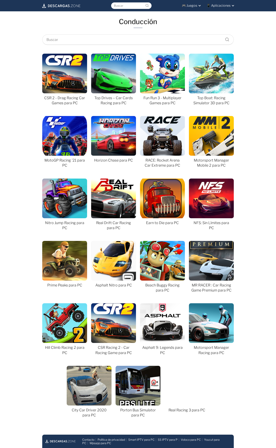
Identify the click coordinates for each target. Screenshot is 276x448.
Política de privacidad (111, 439)
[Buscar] (147, 5)
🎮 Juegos (189, 5)
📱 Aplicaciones (218, 5)
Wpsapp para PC (100, 443)
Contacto (88, 439)
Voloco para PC (191, 439)
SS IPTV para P (168, 439)
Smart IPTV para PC (141, 439)
